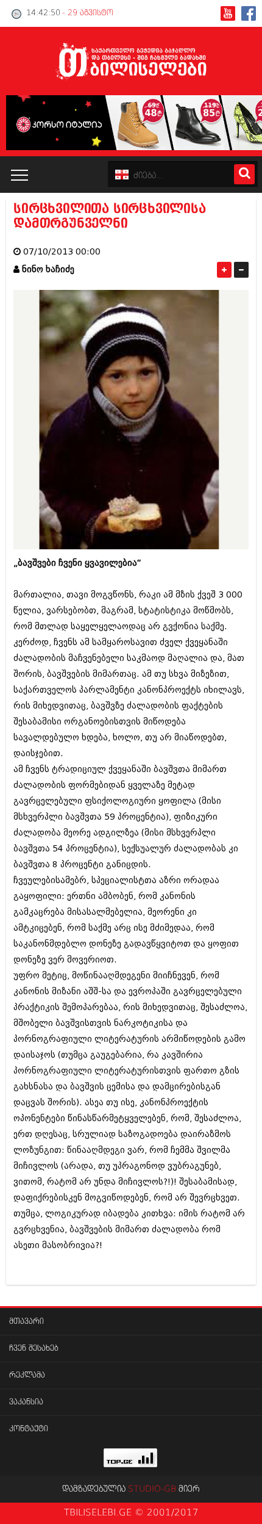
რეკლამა (27, 1375)
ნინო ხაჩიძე (48, 269)
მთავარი (26, 1322)
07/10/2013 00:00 (62, 252)
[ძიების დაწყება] (244, 174)
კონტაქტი (28, 1429)
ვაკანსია (26, 1402)
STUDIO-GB (152, 1489)
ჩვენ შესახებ (33, 1348)
